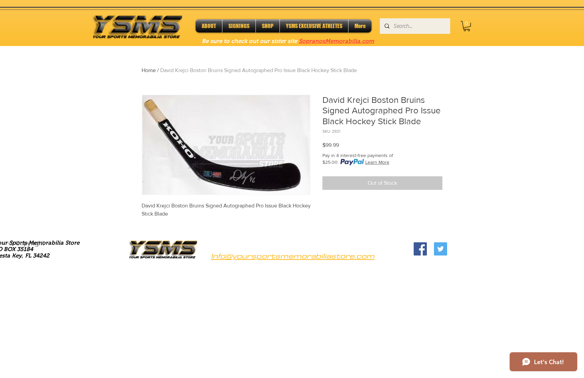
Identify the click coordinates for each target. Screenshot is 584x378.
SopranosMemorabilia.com (336, 41)
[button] (467, 26)
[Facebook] (420, 248)
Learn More (377, 162)
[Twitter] (440, 248)
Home (149, 70)
